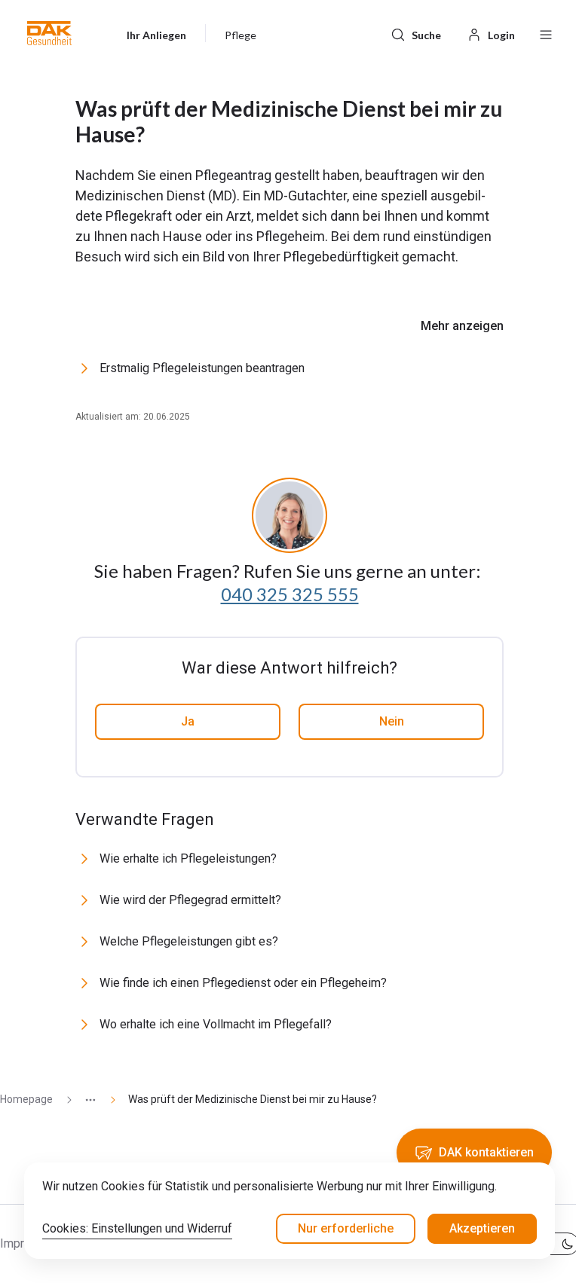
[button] (49, 33)
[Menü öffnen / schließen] (546, 33)
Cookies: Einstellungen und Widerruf (137, 1228)
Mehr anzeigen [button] (462, 326)
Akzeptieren (482, 1228)
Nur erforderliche (346, 1228)
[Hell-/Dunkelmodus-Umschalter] (555, 1244)
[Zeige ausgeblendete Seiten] (84, 1099)
